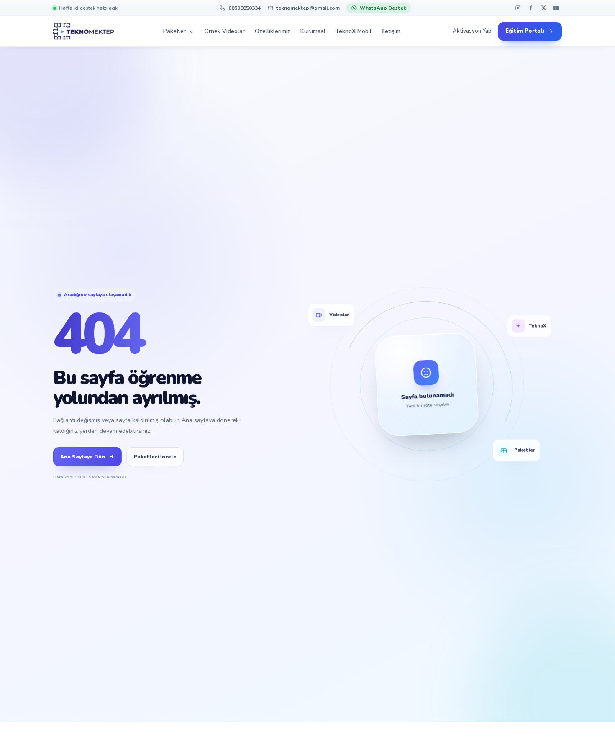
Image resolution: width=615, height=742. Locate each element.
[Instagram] (518, 8)
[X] (543, 8)
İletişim (391, 31)
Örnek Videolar (224, 31)
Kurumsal (312, 31)
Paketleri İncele (155, 456)
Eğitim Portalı (524, 31)
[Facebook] (530, 8)
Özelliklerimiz (272, 31)
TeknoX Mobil (354, 31)
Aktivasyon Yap (472, 31)
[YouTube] (556, 8)
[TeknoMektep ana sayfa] (83, 31)
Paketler (174, 31)
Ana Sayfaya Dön (82, 456)
